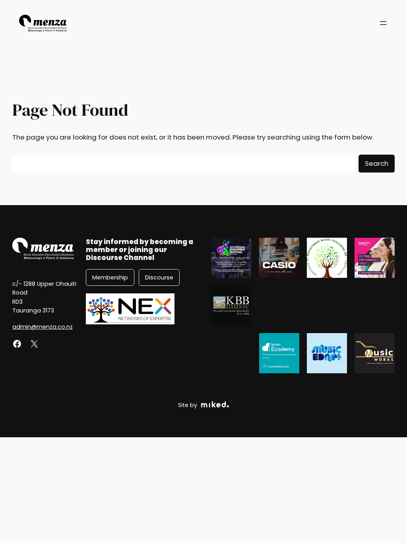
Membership (110, 277)
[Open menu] (383, 23)
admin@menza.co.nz (42, 327)
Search (376, 163)
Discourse (159, 277)
